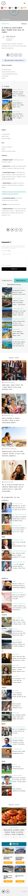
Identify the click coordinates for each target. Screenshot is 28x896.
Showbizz (25, 7)
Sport (18, 7)
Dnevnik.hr (5, 7)
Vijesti (12, 7)
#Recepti (23, 23)
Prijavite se (14, 269)
